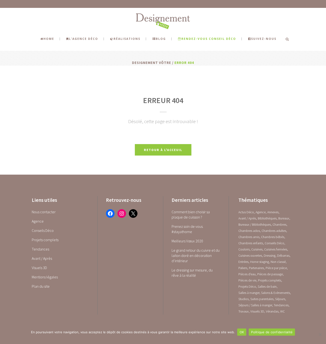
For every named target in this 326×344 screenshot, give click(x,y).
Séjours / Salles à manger (255, 305)
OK (242, 332)
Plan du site (41, 286)
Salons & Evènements (275, 293)
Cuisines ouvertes (250, 255)
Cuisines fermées (275, 249)
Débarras (283, 255)
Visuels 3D (39, 267)
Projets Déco (247, 286)
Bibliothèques (267, 218)
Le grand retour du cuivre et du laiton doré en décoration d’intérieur (196, 255)
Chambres (279, 224)
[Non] (320, 334)
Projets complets (45, 239)
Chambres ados (249, 231)
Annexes (273, 212)
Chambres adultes (274, 231)
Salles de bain (267, 286)
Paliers (242, 268)
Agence (38, 221)
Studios (243, 299)
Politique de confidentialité (272, 332)
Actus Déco (246, 212)
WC (282, 311)
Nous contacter (44, 211)
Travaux (243, 311)
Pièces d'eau (247, 274)
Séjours (280, 299)
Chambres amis (248, 237)
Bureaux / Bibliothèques (254, 224)
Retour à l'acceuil (163, 150)
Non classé (278, 262)
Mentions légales (45, 277)
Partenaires (256, 268)
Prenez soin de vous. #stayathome (187, 229)
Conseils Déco (43, 230)
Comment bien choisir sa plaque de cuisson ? (191, 214)
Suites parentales (261, 299)
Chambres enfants (250, 243)
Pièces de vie (247, 280)
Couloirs (244, 249)
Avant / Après (42, 258)
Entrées (243, 262)
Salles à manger (248, 293)
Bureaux (283, 218)
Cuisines (257, 249)
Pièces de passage (270, 274)
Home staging (259, 262)
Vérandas (272, 311)
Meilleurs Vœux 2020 (187, 241)
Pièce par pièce (276, 268)
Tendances (40, 249)
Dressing (269, 255)
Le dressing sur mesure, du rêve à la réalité (192, 273)
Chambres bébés (272, 237)
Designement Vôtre (151, 62)
